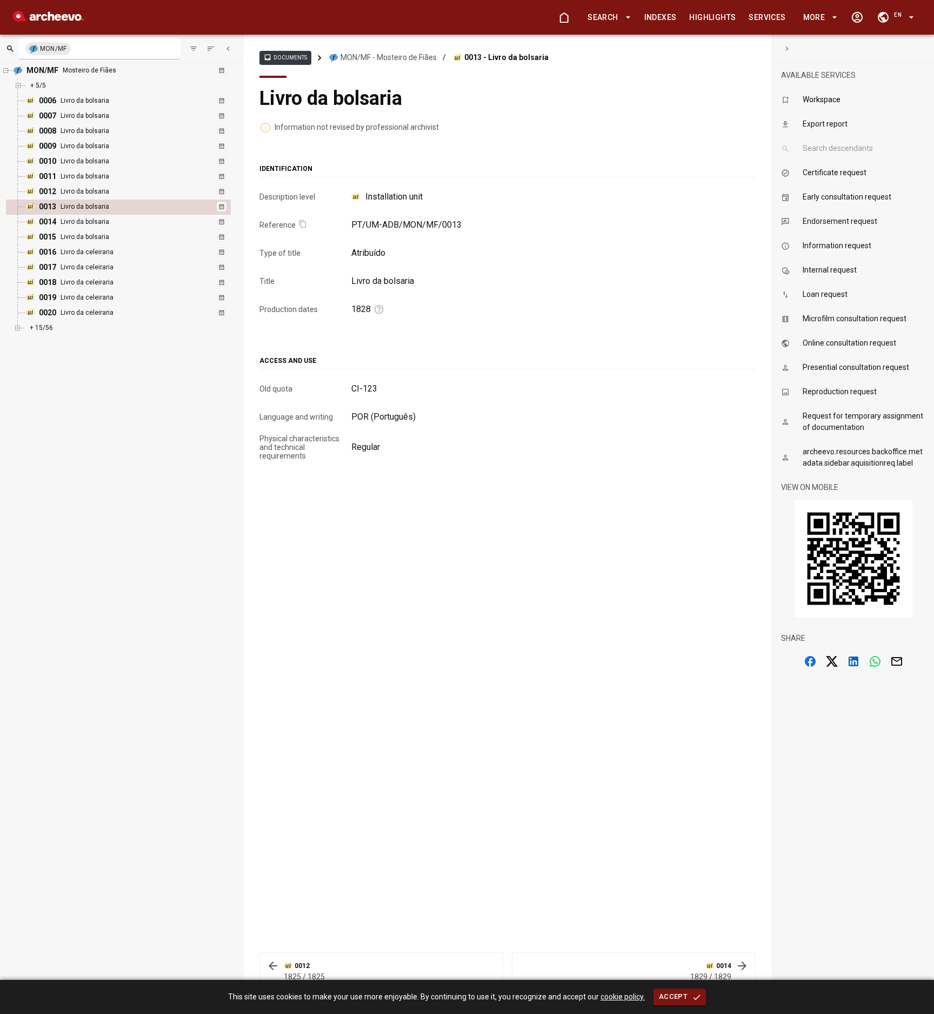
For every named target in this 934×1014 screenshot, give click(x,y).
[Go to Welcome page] (564, 17)
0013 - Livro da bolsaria (506, 57)
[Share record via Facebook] (810, 661)
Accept (673, 996)
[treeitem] (130, 207)
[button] (607, 18)
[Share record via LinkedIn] (853, 661)
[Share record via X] (832, 661)
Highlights (712, 17)
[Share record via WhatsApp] (875, 661)
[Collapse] (228, 48)
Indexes (660, 17)
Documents (285, 57)
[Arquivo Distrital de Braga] (48, 19)
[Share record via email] (897, 661)
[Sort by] (193, 48)
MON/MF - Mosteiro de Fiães (389, 57)
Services (767, 17)
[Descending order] (210, 48)
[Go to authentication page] (857, 17)
